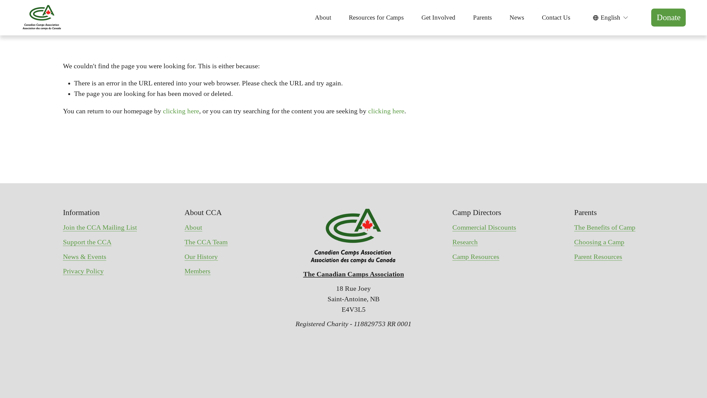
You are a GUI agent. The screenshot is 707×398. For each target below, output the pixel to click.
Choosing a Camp (599, 242)
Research (465, 242)
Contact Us (556, 17)
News (517, 17)
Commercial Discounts (484, 227)
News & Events (84, 256)
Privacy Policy (83, 271)
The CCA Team (206, 242)
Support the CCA (87, 242)
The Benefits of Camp (604, 227)
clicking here (181, 111)
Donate (668, 17)
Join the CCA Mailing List (100, 227)
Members (197, 271)
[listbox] (611, 17)
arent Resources (600, 256)
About (193, 227)
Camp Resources (475, 256)
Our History (201, 256)
